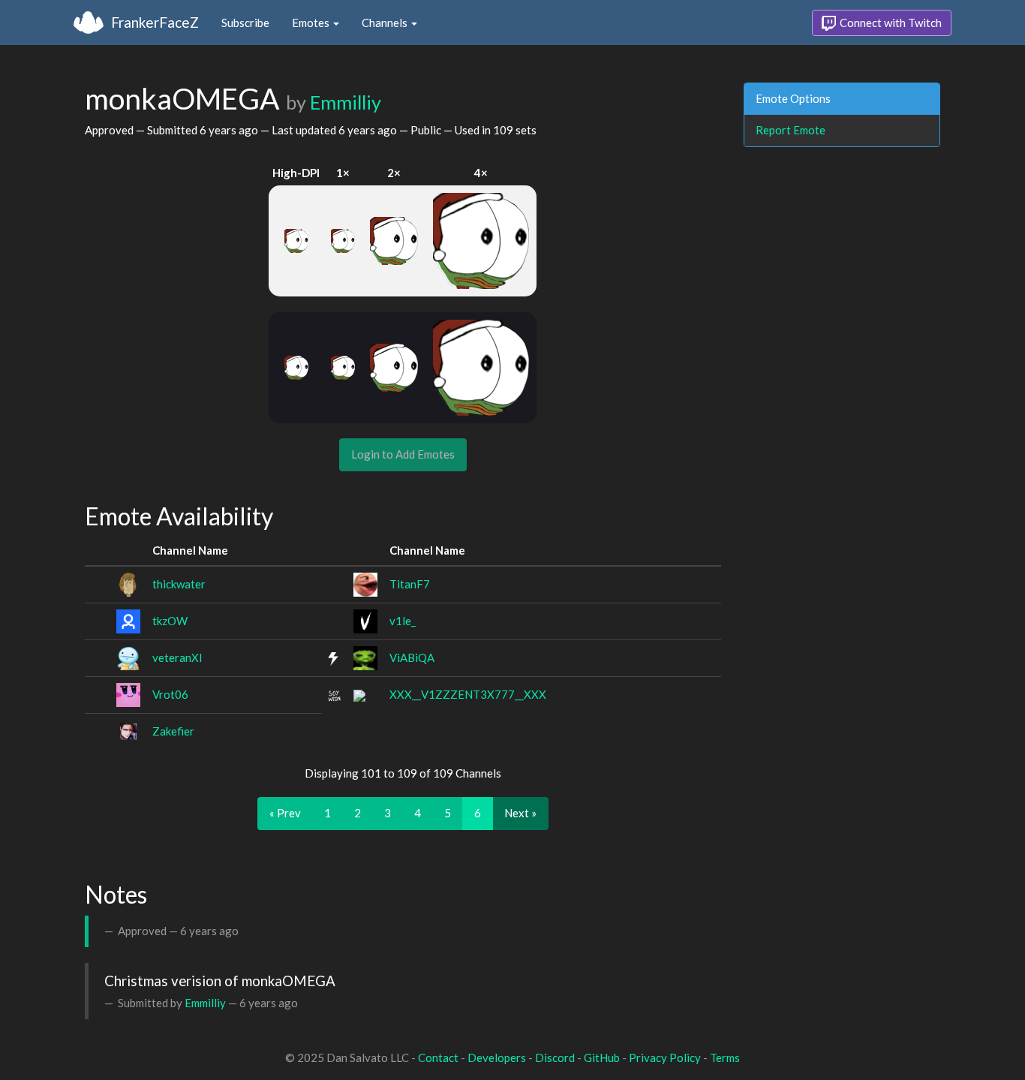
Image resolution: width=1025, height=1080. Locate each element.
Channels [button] (386, 22)
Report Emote (790, 130)
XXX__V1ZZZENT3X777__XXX (467, 694)
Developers (496, 1057)
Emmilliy (345, 102)
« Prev (285, 813)
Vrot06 (170, 694)
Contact (438, 1057)
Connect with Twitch (889, 22)
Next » (520, 813)
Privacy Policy (665, 1057)
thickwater (179, 584)
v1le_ (402, 620)
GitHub (602, 1057)
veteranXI (177, 657)
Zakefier (173, 731)
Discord (555, 1057)
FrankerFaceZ (155, 22)
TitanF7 (409, 584)
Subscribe (245, 22)
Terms (725, 1057)
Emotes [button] (312, 22)
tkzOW (170, 620)
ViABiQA (411, 657)
